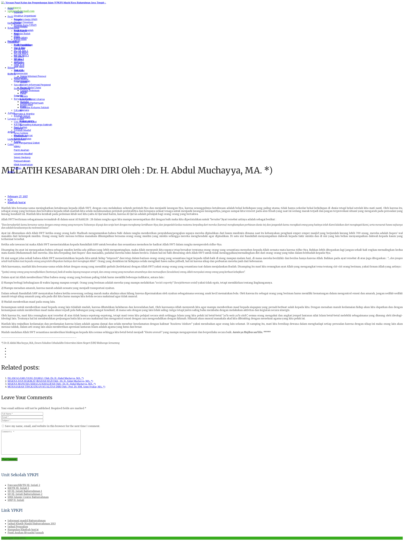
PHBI (16, 34)
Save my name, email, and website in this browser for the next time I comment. (52, 426)
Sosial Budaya (22, 88)
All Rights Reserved (38, 538)
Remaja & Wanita (24, 113)
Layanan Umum (17, 139)
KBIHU (17, 146)
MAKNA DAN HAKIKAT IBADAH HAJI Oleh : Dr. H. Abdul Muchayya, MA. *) (50, 381)
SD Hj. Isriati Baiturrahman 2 (25, 494)
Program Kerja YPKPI (25, 19)
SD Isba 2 (19, 63)
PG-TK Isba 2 (21, 55)
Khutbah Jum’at (23, 135)
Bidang (12, 73)
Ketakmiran (14, 23)
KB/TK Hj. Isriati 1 (18, 488)
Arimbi (23, 92)
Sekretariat (20, 77)
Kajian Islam (21, 37)
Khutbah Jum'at (17, 202)
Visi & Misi (19, 48)
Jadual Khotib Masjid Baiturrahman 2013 (32, 523)
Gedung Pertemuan (32, 102)
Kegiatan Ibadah (23, 30)
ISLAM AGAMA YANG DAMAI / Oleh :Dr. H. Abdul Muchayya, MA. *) (46, 378)
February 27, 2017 (18, 196)
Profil (10, 8)
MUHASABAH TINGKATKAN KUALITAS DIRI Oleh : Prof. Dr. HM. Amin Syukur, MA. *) (56, 386)
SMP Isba (19, 66)
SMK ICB (18, 70)
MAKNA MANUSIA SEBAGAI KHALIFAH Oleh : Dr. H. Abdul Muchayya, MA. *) (52, 383)
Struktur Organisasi (25, 15)
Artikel (11, 131)
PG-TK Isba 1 (21, 52)
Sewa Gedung (22, 157)
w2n (10, 199)
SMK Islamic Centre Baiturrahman (28, 497)
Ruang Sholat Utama (32, 99)
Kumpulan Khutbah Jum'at (23, 529)
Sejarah (18, 12)
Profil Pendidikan (23, 44)
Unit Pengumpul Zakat (27, 142)
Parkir (23, 106)
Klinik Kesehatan (23, 164)
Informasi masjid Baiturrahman (27, 520)
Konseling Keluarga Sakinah (36, 124)
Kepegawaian (22, 81)
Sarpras (18, 95)
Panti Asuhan (21, 150)
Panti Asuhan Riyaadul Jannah (26, 532)
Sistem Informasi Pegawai (35, 84)
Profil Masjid (20, 26)
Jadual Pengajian (18, 526)
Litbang (18, 128)
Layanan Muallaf (23, 153)
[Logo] (53, 2)
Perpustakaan (22, 161)
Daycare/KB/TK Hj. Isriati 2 (24, 485)
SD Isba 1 (19, 59)
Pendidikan (14, 41)
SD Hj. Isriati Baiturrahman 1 (25, 491)
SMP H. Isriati (16, 500)
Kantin (17, 168)
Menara (24, 110)
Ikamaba (25, 117)
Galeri (11, 171)
